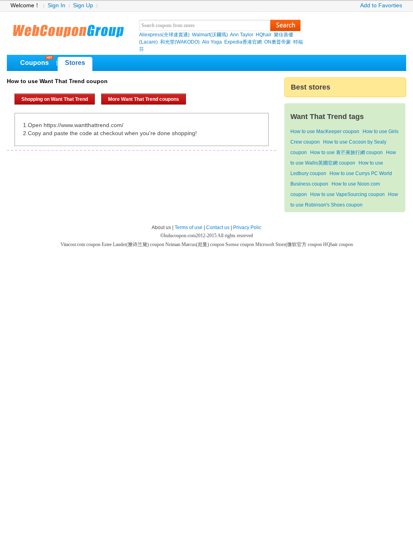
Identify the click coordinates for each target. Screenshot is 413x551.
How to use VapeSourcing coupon (347, 194)
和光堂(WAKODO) (180, 42)
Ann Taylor (241, 35)
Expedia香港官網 (243, 42)
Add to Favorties (381, 5)
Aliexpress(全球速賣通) (164, 35)
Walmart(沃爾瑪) (210, 35)
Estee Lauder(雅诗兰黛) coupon (133, 244)
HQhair (263, 35)
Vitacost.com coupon (81, 244)
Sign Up (83, 5)
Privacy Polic (247, 227)
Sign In (56, 5)
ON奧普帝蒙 (277, 42)
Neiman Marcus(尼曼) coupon (195, 244)
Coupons (34, 62)
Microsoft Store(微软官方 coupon (289, 244)
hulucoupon (68, 28)
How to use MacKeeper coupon (324, 131)
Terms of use (188, 227)
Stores (75, 62)
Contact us (217, 227)
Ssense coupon (240, 244)
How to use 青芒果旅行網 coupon (346, 152)
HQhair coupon (338, 244)
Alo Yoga (212, 42)
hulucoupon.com (180, 235)
